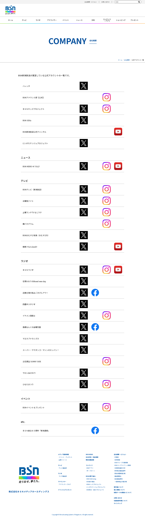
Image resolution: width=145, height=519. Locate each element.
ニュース (79, 20)
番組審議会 (118, 476)
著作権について (118, 487)
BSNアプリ (90, 468)
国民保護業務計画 (120, 473)
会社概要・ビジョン (91, 2)
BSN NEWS (89, 454)
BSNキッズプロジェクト (94, 484)
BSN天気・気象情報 (92, 457)
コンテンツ (89, 465)
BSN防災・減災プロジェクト (95, 490)
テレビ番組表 (63, 468)
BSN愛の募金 (91, 482)
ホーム (10, 20)
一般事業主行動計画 (121, 482)
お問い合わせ (105, 2)
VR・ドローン (91, 471)
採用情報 (117, 460)
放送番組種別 (119, 479)
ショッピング (121, 20)
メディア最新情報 (63, 454)
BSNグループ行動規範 (121, 462)
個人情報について (119, 490)
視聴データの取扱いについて (123, 492)
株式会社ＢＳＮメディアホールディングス (29, 491)
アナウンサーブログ (65, 484)
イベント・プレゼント (65, 457)
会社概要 (127, 60)
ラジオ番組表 (63, 476)
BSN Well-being (91, 479)
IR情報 (116, 457)
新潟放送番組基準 (120, 471)
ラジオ (38, 20)
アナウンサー (52, 20)
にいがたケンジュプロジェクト (96, 487)
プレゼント (134, 20)
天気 (93, 20)
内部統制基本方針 (120, 468)
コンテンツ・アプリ (107, 20)
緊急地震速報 (90, 460)
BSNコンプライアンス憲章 (123, 465)
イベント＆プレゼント (65, 490)
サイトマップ (118, 503)
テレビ (24, 20)
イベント (65, 20)
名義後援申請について (120, 501)
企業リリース (63, 460)
